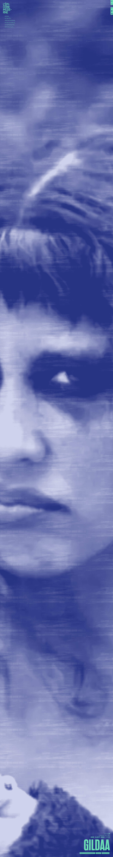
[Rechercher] (112, 8)
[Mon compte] (112, 3)
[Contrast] (112, 13)
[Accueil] (7, 8)
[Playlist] (112, 11)
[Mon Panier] (112, 1)
